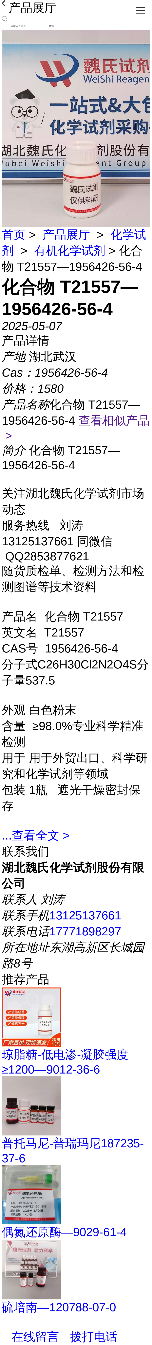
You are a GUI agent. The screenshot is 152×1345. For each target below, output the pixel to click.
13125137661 (85, 915)
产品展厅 (66, 234)
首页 (14, 234)
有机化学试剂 (69, 250)
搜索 (51, 25)
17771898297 (85, 931)
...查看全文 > (36, 835)
